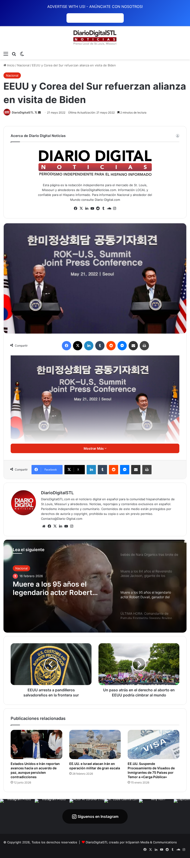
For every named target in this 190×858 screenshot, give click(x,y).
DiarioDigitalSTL (23, 112)
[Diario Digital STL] (95, 37)
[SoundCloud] (109, 208)
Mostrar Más (94, 448)
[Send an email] (39, 112)
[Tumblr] (99, 345)
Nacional (23, 65)
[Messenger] (122, 345)
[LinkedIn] (88, 345)
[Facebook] (66, 345)
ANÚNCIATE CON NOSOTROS (95, 18)
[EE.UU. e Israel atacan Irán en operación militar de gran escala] (95, 744)
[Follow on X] (36, 112)
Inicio (10, 65)
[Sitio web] (44, 526)
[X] (77, 345)
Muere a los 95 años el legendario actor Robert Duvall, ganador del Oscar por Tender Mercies (62, 588)
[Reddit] (111, 345)
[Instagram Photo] (17, 816)
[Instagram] (71, 526)
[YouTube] (66, 526)
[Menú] (5, 53)
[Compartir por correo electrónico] (133, 345)
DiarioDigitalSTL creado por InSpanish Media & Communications (131, 842)
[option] (95, 586)
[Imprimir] (144, 345)
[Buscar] (14, 53)
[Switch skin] (22, 53)
